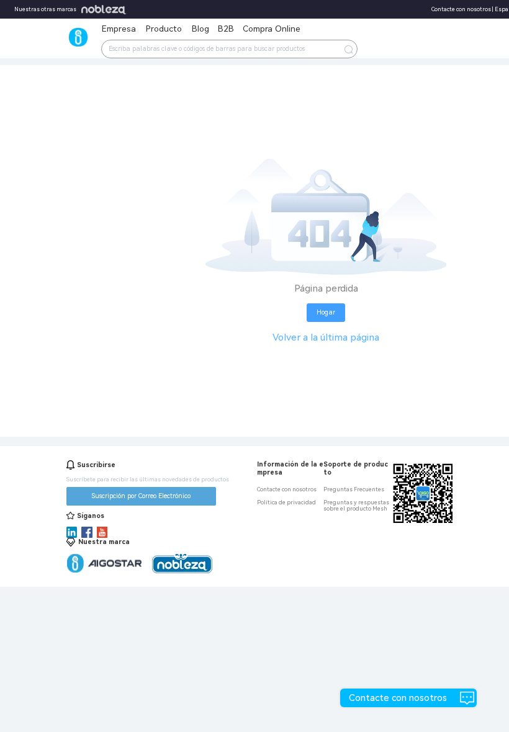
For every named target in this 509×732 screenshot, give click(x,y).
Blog (200, 28)
